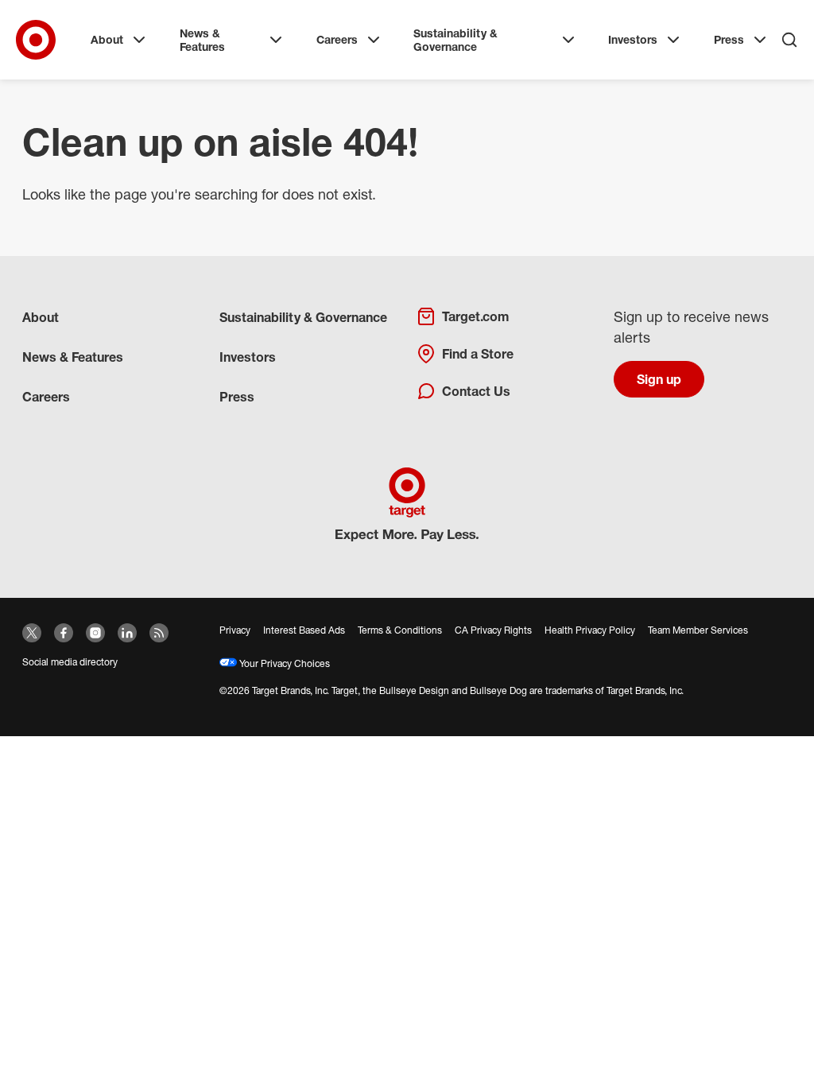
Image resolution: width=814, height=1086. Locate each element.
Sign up (659, 379)
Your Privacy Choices (283, 663)
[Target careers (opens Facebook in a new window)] (63, 632)
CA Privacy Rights (493, 630)
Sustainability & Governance (455, 40)
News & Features (202, 40)
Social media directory (70, 662)
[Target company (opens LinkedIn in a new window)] (127, 632)
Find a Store (478, 354)
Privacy (234, 630)
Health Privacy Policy (590, 630)
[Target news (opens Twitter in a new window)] (31, 632)
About (107, 39)
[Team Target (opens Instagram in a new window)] (95, 632)
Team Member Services (698, 630)
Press (729, 39)
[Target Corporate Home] (36, 40)
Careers (337, 39)
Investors (632, 39)
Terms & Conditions (400, 630)
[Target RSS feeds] (159, 632)
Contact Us (476, 391)
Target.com (475, 316)
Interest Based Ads (304, 630)
